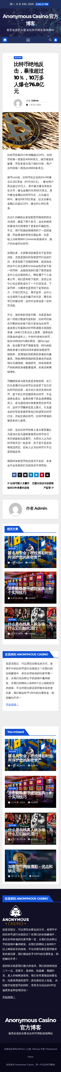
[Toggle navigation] (28, 40)
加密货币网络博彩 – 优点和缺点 (30, 868)
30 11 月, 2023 (19, 876)
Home (30, 1057)
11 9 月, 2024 (18, 802)
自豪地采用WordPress (15, 1049)
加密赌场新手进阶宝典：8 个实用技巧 (29, 590)
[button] (50, 40)
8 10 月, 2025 (18, 765)
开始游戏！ (12, 704)
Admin (35, 100)
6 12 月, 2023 (18, 839)
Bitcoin (18, 57)
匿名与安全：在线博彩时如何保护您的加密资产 (30, 555)
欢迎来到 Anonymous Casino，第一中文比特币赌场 (30, 1064)
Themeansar (51, 1049)
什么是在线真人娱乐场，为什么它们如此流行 (30, 626)
